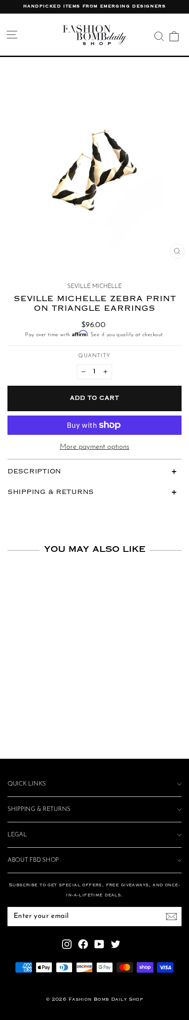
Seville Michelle (94, 286)
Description (34, 471)
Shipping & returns (38, 809)
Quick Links (26, 784)
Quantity (94, 356)
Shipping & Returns (50, 492)
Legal (17, 835)
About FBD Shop (33, 860)
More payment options (94, 447)
